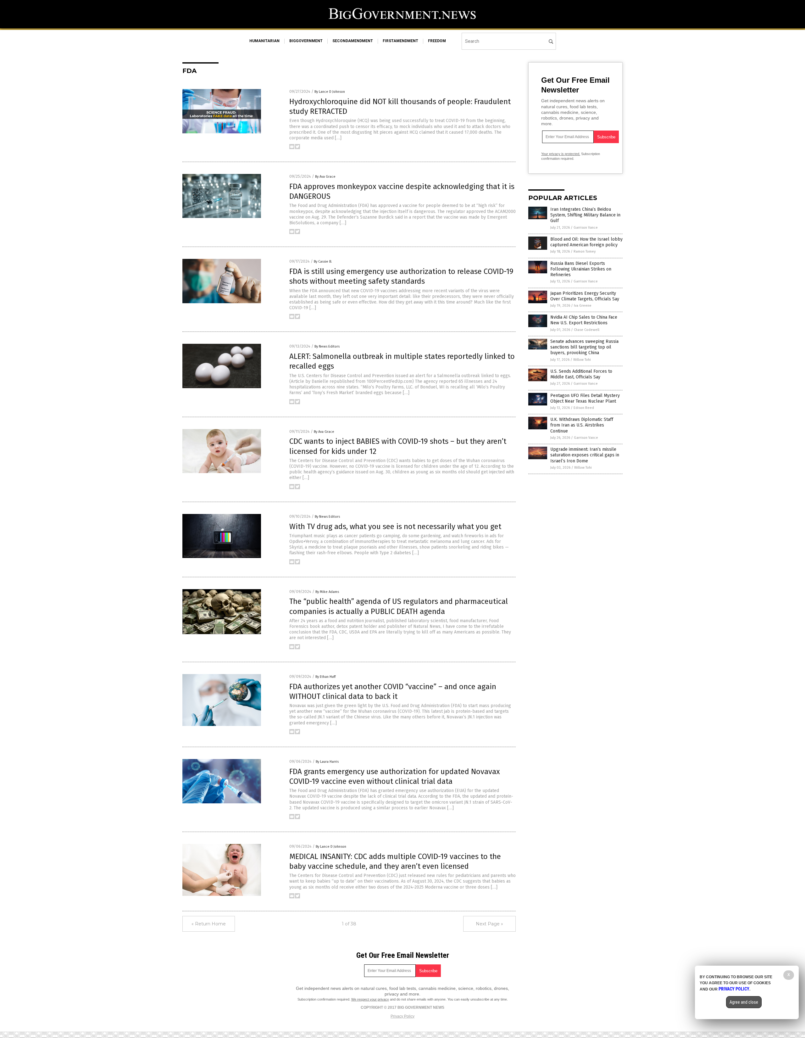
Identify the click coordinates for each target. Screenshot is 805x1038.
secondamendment (352, 41)
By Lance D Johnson (329, 92)
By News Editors (327, 346)
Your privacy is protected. (560, 154)
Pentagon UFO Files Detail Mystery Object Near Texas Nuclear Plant (585, 398)
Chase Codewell (586, 330)
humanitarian (264, 41)
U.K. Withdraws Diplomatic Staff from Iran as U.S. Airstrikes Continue (581, 425)
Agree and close (744, 1002)
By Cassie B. (323, 262)
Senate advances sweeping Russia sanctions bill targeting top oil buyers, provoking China (584, 347)
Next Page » (489, 924)
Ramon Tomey (585, 251)
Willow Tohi (582, 360)
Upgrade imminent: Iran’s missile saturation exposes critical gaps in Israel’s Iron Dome (584, 455)
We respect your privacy (370, 999)
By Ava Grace (325, 177)
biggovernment (306, 41)
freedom (437, 41)
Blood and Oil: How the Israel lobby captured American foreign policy (586, 242)
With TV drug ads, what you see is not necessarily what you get (395, 526)
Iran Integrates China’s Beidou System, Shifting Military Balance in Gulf (585, 215)
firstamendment (400, 41)
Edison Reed (584, 408)
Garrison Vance (586, 228)
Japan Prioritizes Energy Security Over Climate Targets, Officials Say (584, 296)
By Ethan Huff (325, 677)
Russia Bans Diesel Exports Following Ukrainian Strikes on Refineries (580, 269)
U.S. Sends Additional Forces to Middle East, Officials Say (581, 374)
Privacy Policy (402, 1016)
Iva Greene (582, 306)
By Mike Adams (327, 592)
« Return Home (209, 924)
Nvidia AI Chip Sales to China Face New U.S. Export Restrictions (583, 320)
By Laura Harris (327, 762)
